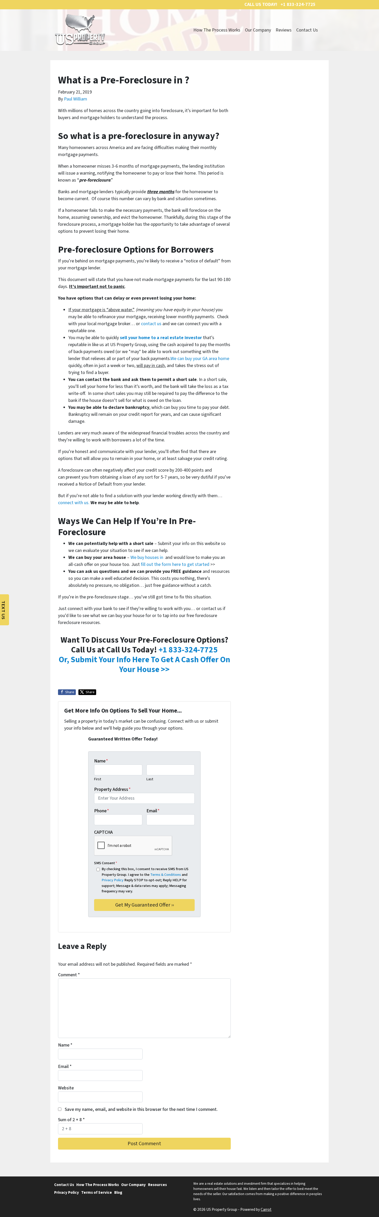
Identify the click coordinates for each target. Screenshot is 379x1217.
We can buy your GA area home (199, 358)
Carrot (266, 1209)
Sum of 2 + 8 (71, 1120)
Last (149, 779)
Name (101, 761)
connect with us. (73, 503)
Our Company (258, 30)
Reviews (284, 30)
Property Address (112, 789)
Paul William (75, 99)
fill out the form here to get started (175, 564)
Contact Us (307, 30)
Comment (69, 975)
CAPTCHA (103, 832)
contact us (151, 324)
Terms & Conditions (165, 874)
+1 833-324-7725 (188, 650)
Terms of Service (96, 1192)
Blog (118, 1192)
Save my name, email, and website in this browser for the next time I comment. (141, 1109)
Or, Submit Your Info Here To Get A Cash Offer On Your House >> (144, 664)
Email (153, 811)
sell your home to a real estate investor (161, 337)
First (97, 779)
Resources (157, 1185)
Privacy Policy (112, 880)
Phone (101, 811)
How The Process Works (216, 30)
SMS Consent (105, 863)
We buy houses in (147, 557)
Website (66, 1088)
